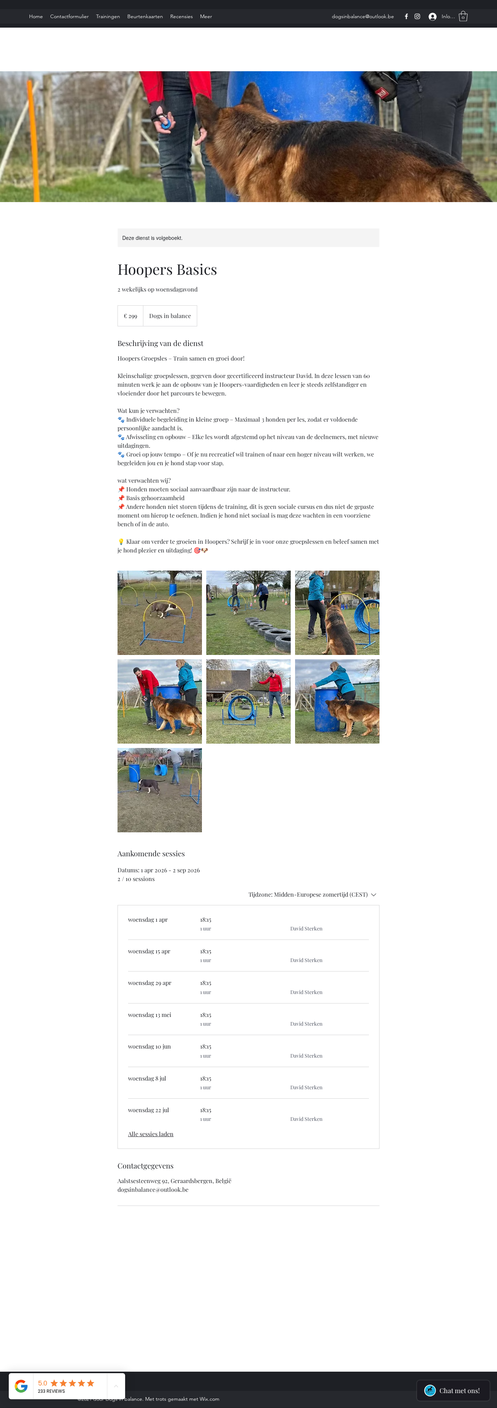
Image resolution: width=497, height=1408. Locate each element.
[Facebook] (406, 16)
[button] (463, 16)
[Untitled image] (160, 613)
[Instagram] (417, 16)
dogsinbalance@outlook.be (363, 16)
